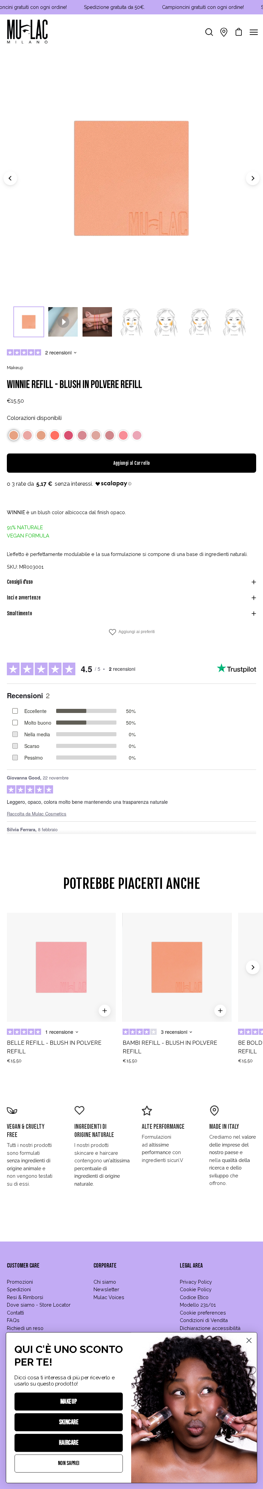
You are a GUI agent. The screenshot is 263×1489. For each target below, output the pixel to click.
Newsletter (106, 1289)
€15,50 (14, 1060)
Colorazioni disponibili (34, 418)
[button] (14, 435)
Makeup (15, 367)
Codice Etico (194, 1297)
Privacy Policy (196, 1282)
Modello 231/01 (198, 1305)
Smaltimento (19, 613)
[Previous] (10, 178)
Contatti (15, 1313)
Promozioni (20, 1282)
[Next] (253, 178)
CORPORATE (104, 1265)
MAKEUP (68, 1402)
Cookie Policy (196, 1289)
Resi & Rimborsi (25, 1297)
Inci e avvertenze (24, 597)
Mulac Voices (108, 1297)
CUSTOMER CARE (23, 1265)
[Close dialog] (249, 1340)
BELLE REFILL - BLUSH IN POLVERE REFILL (54, 1047)
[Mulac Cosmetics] (27, 32)
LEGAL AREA (191, 1265)
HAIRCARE (68, 1443)
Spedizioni (19, 1289)
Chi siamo (104, 1282)
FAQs (13, 1320)
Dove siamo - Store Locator (39, 1305)
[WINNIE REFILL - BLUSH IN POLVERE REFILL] (28, 321)
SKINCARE (68, 1422)
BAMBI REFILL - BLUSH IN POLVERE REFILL (170, 1047)
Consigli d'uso (20, 582)
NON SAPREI (68, 1463)
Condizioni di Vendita (204, 1320)
